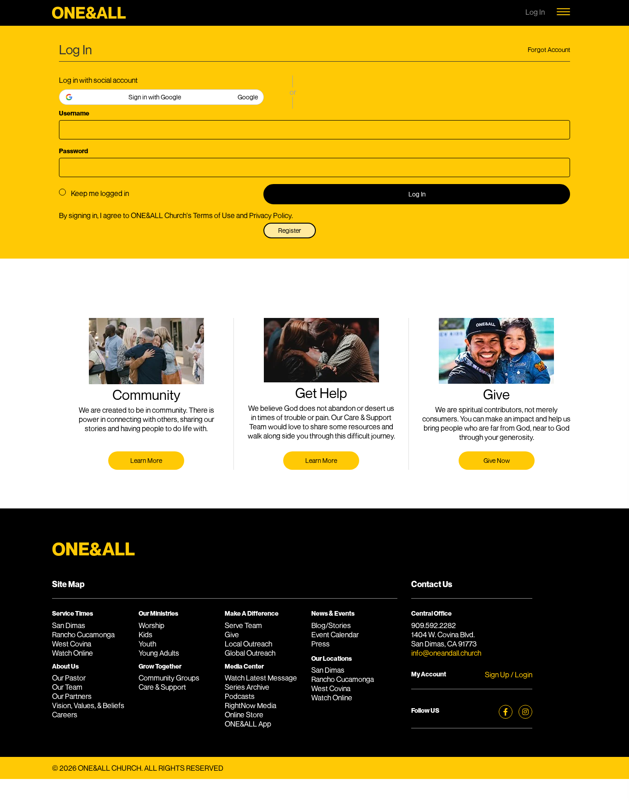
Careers (64, 714)
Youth (147, 643)
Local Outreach (248, 643)
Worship (151, 625)
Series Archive (247, 687)
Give (232, 634)
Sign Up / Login (508, 674)
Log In (416, 194)
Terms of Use (214, 215)
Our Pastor (69, 677)
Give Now (496, 460)
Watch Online (72, 653)
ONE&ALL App (248, 723)
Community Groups (169, 677)
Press (320, 643)
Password (73, 151)
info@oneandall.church (446, 653)
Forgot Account (549, 49)
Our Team (67, 687)
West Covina (71, 643)
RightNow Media (250, 705)
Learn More (146, 460)
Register (289, 230)
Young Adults (159, 653)
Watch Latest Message (261, 677)
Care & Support (162, 687)
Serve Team (243, 625)
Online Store (244, 714)
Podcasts (240, 696)
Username (74, 113)
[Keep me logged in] (62, 192)
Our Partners (72, 696)
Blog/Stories (331, 625)
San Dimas (68, 625)
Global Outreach (250, 653)
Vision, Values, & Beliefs (88, 705)
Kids (145, 634)
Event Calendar (335, 634)
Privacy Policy (270, 215)
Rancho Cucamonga (83, 634)
